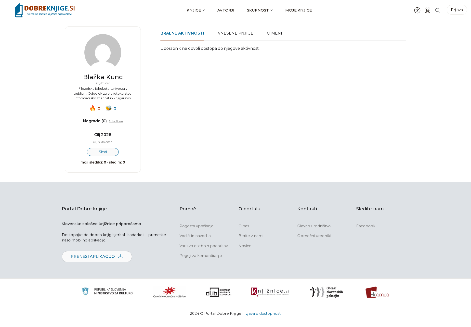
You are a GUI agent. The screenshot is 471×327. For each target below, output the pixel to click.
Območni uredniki (314, 235)
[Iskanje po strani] (437, 10)
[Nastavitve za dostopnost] (417, 10)
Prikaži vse (116, 121)
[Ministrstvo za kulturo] (107, 292)
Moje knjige (298, 10)
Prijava (457, 9)
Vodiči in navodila (195, 235)
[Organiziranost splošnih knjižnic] (169, 292)
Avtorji (225, 10)
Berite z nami (250, 235)
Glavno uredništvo (314, 226)
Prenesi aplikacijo (93, 256)
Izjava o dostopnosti (263, 313)
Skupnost (258, 10)
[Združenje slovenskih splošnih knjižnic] (270, 292)
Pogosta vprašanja (196, 226)
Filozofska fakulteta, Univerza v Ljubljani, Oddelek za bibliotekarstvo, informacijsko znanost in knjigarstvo (103, 93)
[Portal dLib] (218, 292)
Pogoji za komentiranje (201, 255)
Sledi (103, 152)
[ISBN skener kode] (427, 10)
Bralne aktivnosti (182, 33)
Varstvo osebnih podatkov (204, 245)
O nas (243, 226)
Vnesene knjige (235, 33)
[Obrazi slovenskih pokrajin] (326, 292)
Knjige (194, 10)
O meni (274, 33)
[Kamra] (377, 292)
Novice (244, 245)
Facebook (365, 226)
